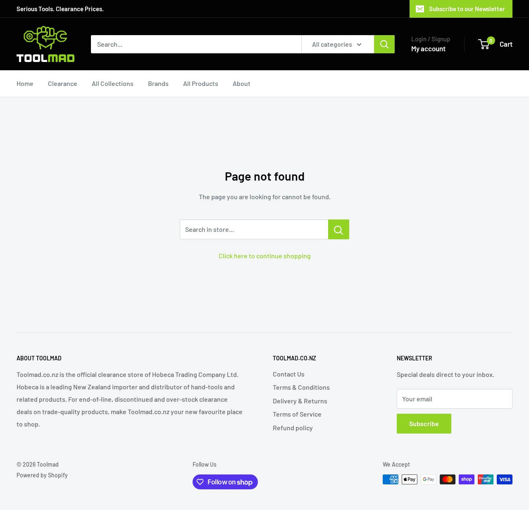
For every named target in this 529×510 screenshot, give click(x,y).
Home (25, 83)
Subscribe (424, 423)
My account (428, 48)
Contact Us (289, 374)
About (241, 83)
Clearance (62, 83)
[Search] (384, 44)
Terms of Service (297, 414)
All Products (200, 83)
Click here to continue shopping (265, 256)
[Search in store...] (338, 229)
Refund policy (293, 427)
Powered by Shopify (42, 475)
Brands (158, 83)
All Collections (112, 83)
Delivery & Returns (300, 401)
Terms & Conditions (301, 387)
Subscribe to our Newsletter (467, 8)
